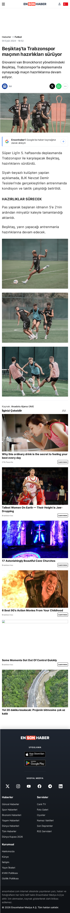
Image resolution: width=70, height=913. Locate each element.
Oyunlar (41, 815)
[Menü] (3, 4)
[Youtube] (29, 786)
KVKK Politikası (10, 873)
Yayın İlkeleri (8, 867)
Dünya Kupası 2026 (12, 836)
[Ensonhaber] (35, 4)
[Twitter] (7, 786)
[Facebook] (39, 786)
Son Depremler (45, 825)
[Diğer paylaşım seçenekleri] (65, 86)
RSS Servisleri (44, 831)
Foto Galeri (42, 809)
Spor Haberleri (9, 809)
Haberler (6, 36)
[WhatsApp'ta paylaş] (59, 86)
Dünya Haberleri (10, 825)
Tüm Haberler (9, 831)
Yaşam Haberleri (10, 820)
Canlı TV (41, 804)
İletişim (5, 862)
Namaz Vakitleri (45, 820)
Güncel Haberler (10, 804)
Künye (5, 856)
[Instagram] (18, 786)
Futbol (18, 36)
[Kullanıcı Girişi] (59, 4)
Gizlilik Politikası (10, 878)
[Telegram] (50, 786)
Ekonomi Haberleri (11, 815)
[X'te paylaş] (52, 86)
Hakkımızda (8, 851)
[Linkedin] (60, 786)
